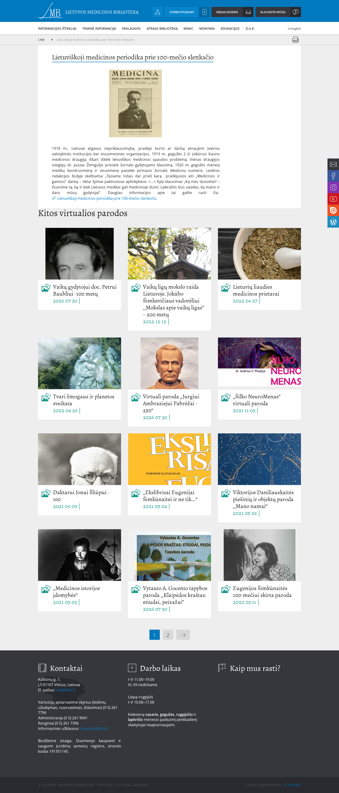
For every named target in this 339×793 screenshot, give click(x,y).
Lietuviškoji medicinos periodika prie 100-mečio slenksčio (106, 198)
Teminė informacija (99, 28)
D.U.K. (250, 28)
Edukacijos (230, 28)
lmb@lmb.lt (65, 690)
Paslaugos (131, 28)
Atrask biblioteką (162, 28)
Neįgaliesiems (227, 12)
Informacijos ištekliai (57, 28)
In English (294, 28)
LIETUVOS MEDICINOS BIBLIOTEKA (102, 12)
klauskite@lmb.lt (95, 728)
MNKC (188, 28)
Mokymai (207, 28)
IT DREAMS (292, 785)
